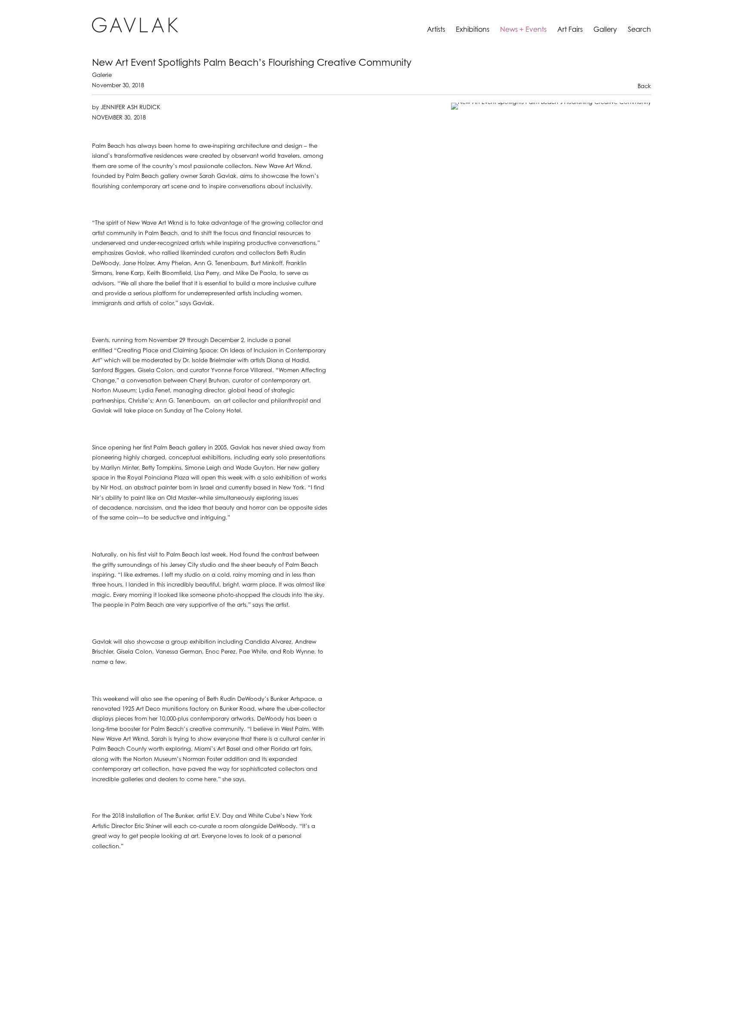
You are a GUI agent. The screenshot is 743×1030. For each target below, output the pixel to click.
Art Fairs (570, 30)
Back (644, 86)
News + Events (523, 30)
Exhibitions (472, 30)
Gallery (605, 30)
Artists (436, 30)
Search (639, 30)
